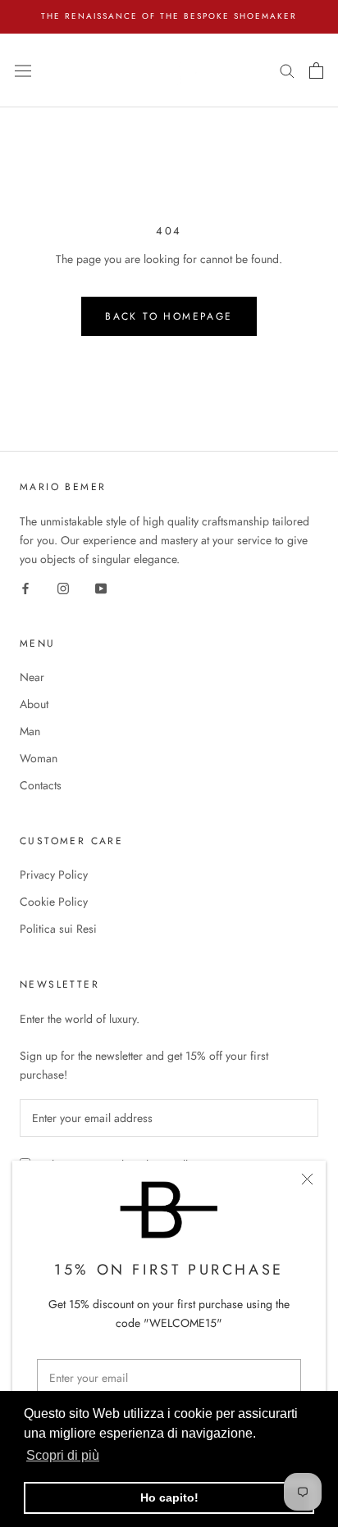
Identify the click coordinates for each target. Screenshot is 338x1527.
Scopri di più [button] (62, 1455)
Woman (38, 758)
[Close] (307, 1179)
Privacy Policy (54, 874)
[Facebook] (25, 587)
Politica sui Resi (58, 928)
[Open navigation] (23, 69)
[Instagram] (63, 587)
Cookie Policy (54, 901)
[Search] (287, 70)
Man (30, 731)
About (34, 704)
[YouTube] (101, 587)
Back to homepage (168, 316)
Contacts (41, 785)
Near (32, 677)
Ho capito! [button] (169, 1497)
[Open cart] (316, 70)
